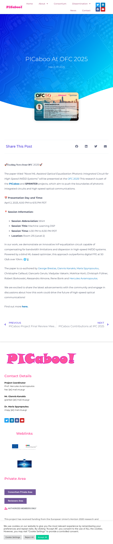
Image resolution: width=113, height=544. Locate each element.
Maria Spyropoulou (88, 268)
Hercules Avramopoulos (83, 278)
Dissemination (80, 3)
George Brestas (47, 268)
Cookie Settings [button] (12, 537)
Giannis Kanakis (66, 268)
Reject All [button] (29, 537)
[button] (76, 146)
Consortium (60, 3)
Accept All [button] (42, 537)
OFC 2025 (73, 178)
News (73, 10)
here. (25, 306)
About (42, 3)
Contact (86, 10)
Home (29, 3)
